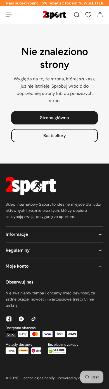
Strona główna (54, 118)
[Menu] (9, 15)
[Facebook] (9, 319)
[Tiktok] (33, 319)
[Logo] (54, 15)
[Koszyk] (100, 15)
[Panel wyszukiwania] (76, 15)
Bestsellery (54, 135)
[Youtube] (21, 319)
